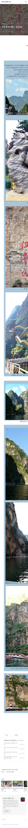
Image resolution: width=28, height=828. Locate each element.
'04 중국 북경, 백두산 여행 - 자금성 (11, 748)
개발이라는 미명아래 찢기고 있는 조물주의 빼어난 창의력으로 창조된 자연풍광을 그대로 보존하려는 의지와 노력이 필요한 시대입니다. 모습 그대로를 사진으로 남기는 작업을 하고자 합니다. (11, 804)
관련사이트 (4, 819)
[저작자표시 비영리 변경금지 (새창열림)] (21, 735)
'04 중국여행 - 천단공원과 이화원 (10, 743)
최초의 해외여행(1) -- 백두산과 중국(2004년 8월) (10, 757)
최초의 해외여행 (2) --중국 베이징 (10, 752)
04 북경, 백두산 (13, 740)
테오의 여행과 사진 (6, 2)
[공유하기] (9, 735)
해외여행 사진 (6, 740)
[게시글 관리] (11, 735)
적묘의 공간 (4, 822)
